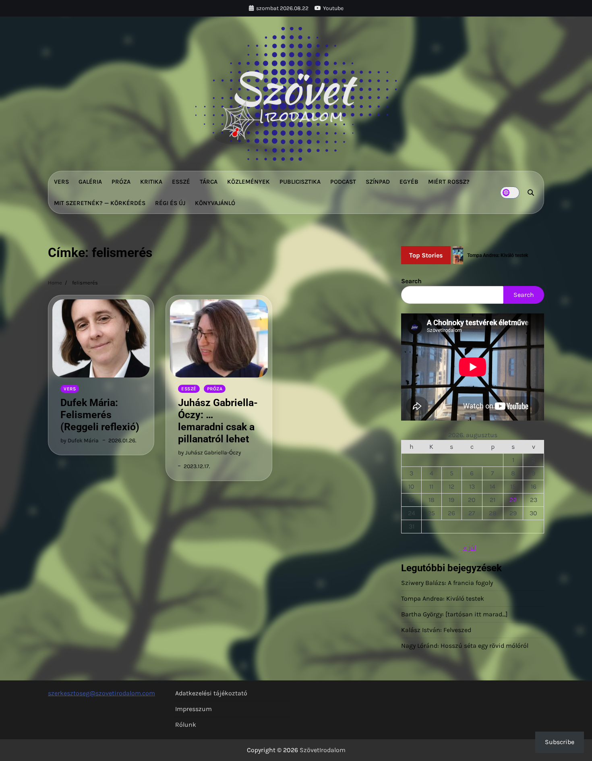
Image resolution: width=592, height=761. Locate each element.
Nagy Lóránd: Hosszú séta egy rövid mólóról (464, 645)
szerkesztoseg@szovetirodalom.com (101, 693)
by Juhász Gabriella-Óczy (209, 452)
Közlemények (248, 181)
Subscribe (559, 742)
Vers (61, 181)
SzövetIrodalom (323, 750)
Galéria (90, 181)
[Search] (531, 192)
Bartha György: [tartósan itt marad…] (454, 614)
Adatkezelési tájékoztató (211, 693)
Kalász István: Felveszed (436, 630)
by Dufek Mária (79, 440)
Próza (121, 181)
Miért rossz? (449, 181)
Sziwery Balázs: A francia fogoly (447, 583)
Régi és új (170, 203)
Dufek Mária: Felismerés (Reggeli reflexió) (99, 415)
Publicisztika (300, 181)
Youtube (333, 8)
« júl (469, 548)
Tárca (208, 181)
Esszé (181, 181)
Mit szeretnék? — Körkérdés (99, 203)
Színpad (378, 181)
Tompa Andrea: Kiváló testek (442, 598)
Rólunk (185, 724)
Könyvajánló (215, 203)
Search (411, 281)
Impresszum (193, 709)
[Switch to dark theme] (510, 193)
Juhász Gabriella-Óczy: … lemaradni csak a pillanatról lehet (218, 421)
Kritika (151, 181)
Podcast (343, 181)
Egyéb (408, 181)
